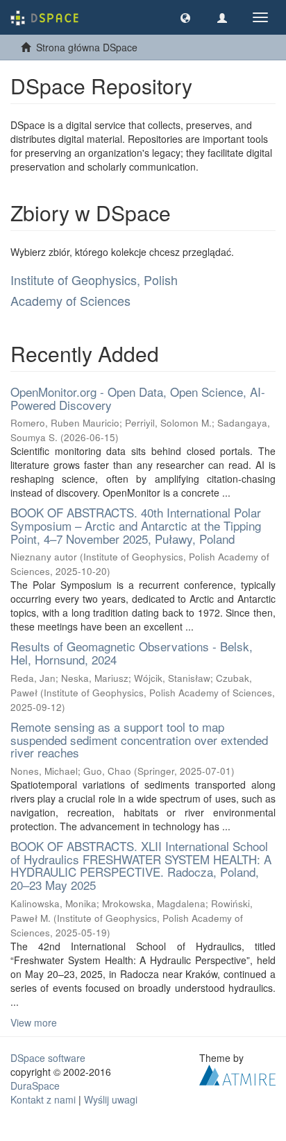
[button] (185, 17)
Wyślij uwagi (110, 1099)
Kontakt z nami (43, 1099)
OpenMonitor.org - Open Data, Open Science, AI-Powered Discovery (137, 398)
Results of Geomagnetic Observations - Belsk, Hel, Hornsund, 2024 (131, 652)
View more (33, 1022)
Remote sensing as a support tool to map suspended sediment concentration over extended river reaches (139, 739)
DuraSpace (35, 1085)
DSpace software (47, 1058)
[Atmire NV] (237, 1073)
